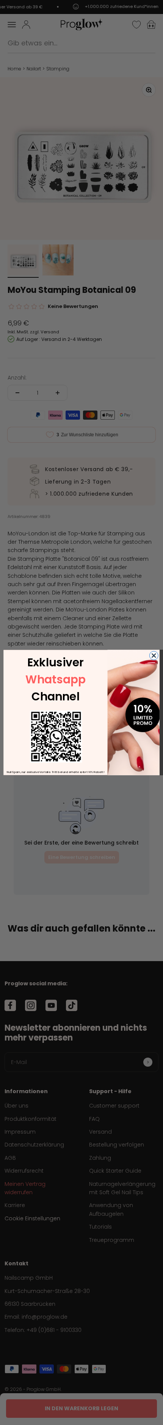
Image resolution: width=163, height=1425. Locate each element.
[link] (56, 736)
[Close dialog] (153, 655)
